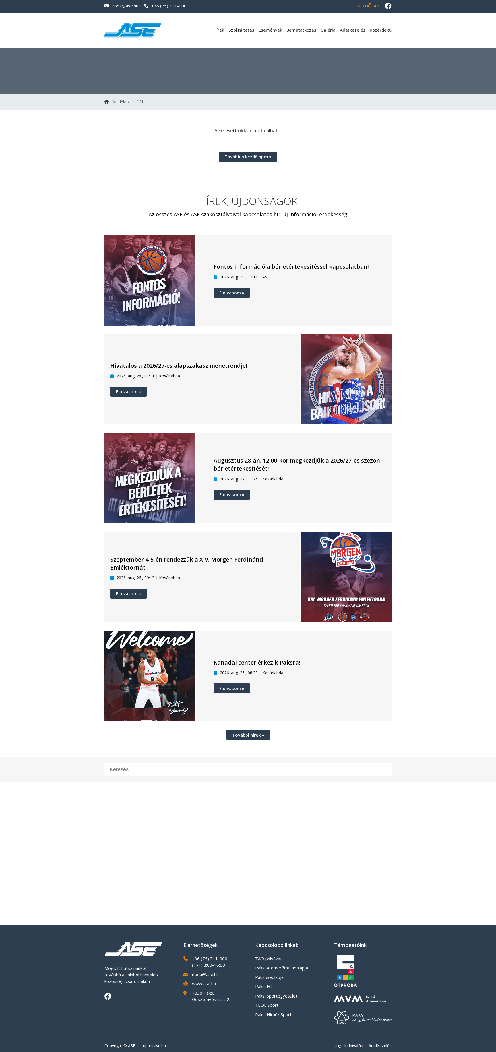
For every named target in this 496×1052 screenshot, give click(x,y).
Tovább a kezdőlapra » (248, 156)
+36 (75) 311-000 (169, 6)
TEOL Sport (266, 1005)
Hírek (218, 30)
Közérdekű (381, 30)
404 (139, 102)
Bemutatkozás (301, 30)
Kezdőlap (368, 6)
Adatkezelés (352, 30)
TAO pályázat (268, 958)
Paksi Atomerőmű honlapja (281, 968)
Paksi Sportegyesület (276, 996)
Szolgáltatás (241, 30)
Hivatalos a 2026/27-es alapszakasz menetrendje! (178, 365)
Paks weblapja (269, 977)
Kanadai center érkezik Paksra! (257, 662)
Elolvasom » (231, 292)
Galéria (328, 30)
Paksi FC (263, 986)
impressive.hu (153, 1045)
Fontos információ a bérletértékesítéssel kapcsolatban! (291, 266)
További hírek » (248, 735)
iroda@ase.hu (125, 6)
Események (270, 30)
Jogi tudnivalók (349, 1045)
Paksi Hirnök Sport (273, 1014)
